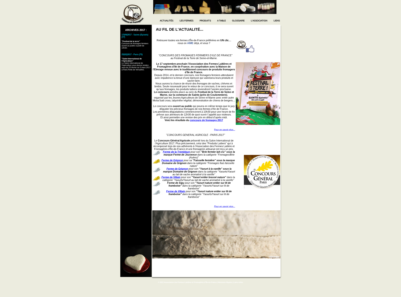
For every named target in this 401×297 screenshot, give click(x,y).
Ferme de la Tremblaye (176, 152)
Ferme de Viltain (170, 177)
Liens (276, 20)
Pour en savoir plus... (224, 129)
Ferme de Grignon (172, 160)
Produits (205, 20)
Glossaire (238, 20)
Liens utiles (238, 282)
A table (221, 20)
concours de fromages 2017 (206, 120)
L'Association (259, 20)
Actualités (166, 20)
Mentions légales (225, 282)
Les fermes (186, 20)
